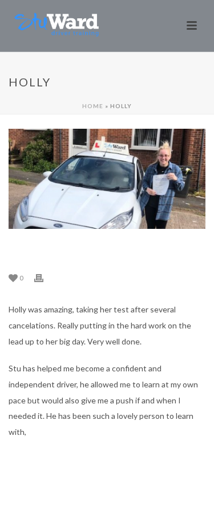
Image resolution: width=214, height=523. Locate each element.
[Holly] (107, 179)
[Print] (44, 277)
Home (92, 105)
